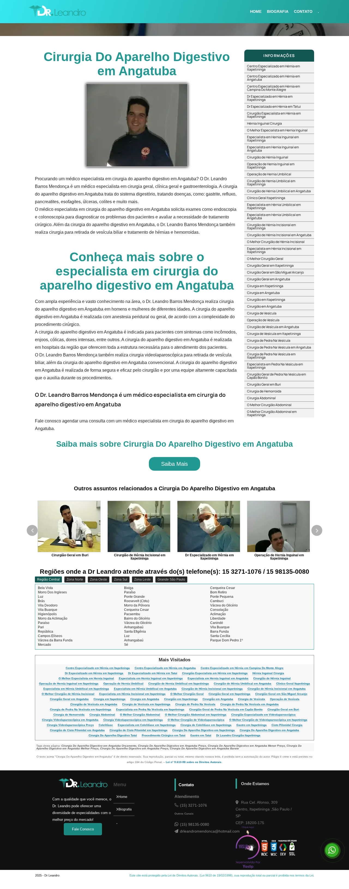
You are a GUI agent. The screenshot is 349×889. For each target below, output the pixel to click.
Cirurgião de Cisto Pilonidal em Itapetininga (138, 730)
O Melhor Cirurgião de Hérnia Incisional (276, 241)
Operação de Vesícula (263, 320)
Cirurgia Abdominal (261, 398)
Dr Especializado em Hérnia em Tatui (274, 106)
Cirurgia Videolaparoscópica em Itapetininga (133, 720)
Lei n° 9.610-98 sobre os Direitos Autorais (193, 762)
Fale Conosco (83, 829)
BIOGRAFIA (277, 11)
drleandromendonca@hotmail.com (208, 831)
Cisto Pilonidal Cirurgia (287, 725)
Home (122, 797)
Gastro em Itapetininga (251, 725)
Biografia (125, 809)
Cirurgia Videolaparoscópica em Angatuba (70, 720)
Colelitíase (106, 725)
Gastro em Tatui (200, 735)
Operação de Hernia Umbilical (269, 174)
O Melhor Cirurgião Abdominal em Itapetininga (272, 413)
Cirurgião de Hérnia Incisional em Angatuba (279, 235)
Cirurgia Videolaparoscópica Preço (70, 725)
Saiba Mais (174, 464)
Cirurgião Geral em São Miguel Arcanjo (275, 272)
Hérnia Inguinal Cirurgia (264, 123)
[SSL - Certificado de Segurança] (292, 848)
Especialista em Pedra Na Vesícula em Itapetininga (275, 366)
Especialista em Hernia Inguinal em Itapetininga (273, 139)
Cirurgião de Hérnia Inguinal (267, 157)
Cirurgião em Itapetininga (266, 299)
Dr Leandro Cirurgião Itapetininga (238, 735)
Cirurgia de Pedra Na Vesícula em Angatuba (279, 347)
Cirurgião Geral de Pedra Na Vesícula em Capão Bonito (276, 376)
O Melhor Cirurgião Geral (265, 258)
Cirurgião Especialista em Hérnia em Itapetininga (274, 115)
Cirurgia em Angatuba (263, 292)
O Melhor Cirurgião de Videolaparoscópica (196, 720)
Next (316, 530)
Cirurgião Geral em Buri (264, 384)
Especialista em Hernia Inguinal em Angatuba (273, 149)
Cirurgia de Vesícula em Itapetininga (274, 333)
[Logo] (82, 787)
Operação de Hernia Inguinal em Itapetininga (270, 166)
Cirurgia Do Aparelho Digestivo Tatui (113, 735)
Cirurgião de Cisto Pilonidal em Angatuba (77, 730)
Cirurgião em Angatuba (264, 306)
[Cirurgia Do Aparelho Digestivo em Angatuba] (137, 125)
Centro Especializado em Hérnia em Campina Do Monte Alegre (273, 88)
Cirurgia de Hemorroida (264, 391)
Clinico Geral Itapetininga (266, 198)
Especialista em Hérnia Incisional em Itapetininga (274, 250)
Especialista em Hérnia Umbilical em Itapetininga (274, 206)
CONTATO (303, 11)
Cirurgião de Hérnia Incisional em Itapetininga (271, 226)
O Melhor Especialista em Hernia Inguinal (277, 130)
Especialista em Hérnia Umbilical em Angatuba (274, 216)
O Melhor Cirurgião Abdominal (269, 405)
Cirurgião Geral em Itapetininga (270, 265)
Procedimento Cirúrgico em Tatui (163, 735)
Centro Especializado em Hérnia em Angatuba (273, 78)
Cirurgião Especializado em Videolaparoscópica (263, 714)
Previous (32, 530)
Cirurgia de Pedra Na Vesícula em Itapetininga (271, 356)
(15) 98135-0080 (194, 824)
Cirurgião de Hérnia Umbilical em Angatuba (279, 191)
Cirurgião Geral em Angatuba (268, 279)
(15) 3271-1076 (193, 805)
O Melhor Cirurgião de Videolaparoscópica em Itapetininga (268, 720)
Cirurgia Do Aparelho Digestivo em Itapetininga (203, 730)
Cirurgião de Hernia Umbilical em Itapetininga (271, 183)
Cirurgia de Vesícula (261, 313)
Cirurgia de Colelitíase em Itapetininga (205, 725)
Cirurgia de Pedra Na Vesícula (268, 340)
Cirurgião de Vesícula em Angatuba (273, 327)
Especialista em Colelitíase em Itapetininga (147, 725)
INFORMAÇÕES (279, 55)
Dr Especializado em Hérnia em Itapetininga (270, 98)
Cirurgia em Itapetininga (265, 286)
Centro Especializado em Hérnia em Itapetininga (273, 68)
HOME (255, 11)
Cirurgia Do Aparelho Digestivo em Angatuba (269, 730)
